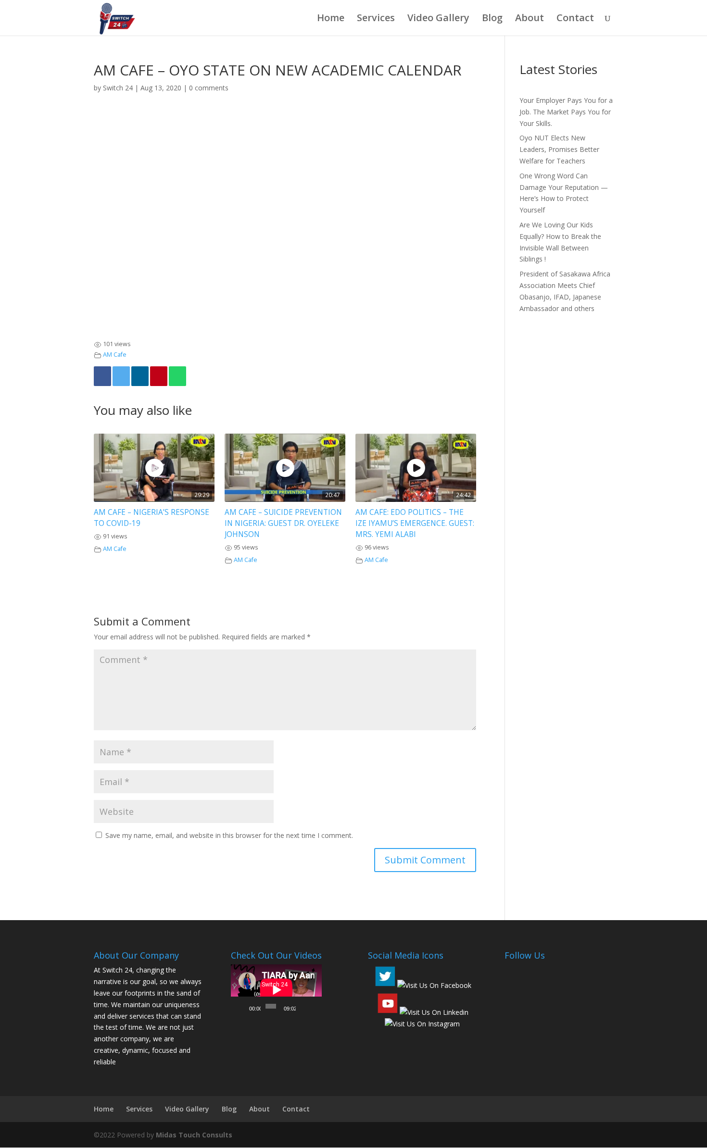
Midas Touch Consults (194, 1134)
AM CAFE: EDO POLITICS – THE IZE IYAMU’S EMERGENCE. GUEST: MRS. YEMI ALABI (414, 523)
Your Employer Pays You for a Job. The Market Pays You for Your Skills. (566, 112)
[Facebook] (102, 376)
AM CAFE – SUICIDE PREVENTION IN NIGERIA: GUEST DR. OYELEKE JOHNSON (283, 523)
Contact (575, 19)
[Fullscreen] (314, 1006)
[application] (276, 989)
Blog (492, 19)
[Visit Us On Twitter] (385, 985)
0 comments (208, 87)
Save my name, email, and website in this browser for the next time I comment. (229, 835)
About (529, 19)
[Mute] (303, 1006)
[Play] (243, 1006)
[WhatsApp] (177, 376)
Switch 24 (118, 87)
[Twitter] (121, 376)
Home (330, 19)
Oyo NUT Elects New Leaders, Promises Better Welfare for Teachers (559, 149)
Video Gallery (438, 19)
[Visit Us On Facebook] (434, 985)
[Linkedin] (140, 376)
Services (376, 19)
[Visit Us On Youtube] (387, 1012)
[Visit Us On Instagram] (422, 1023)
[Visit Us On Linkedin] (433, 1012)
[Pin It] (158, 376)
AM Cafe (114, 354)
